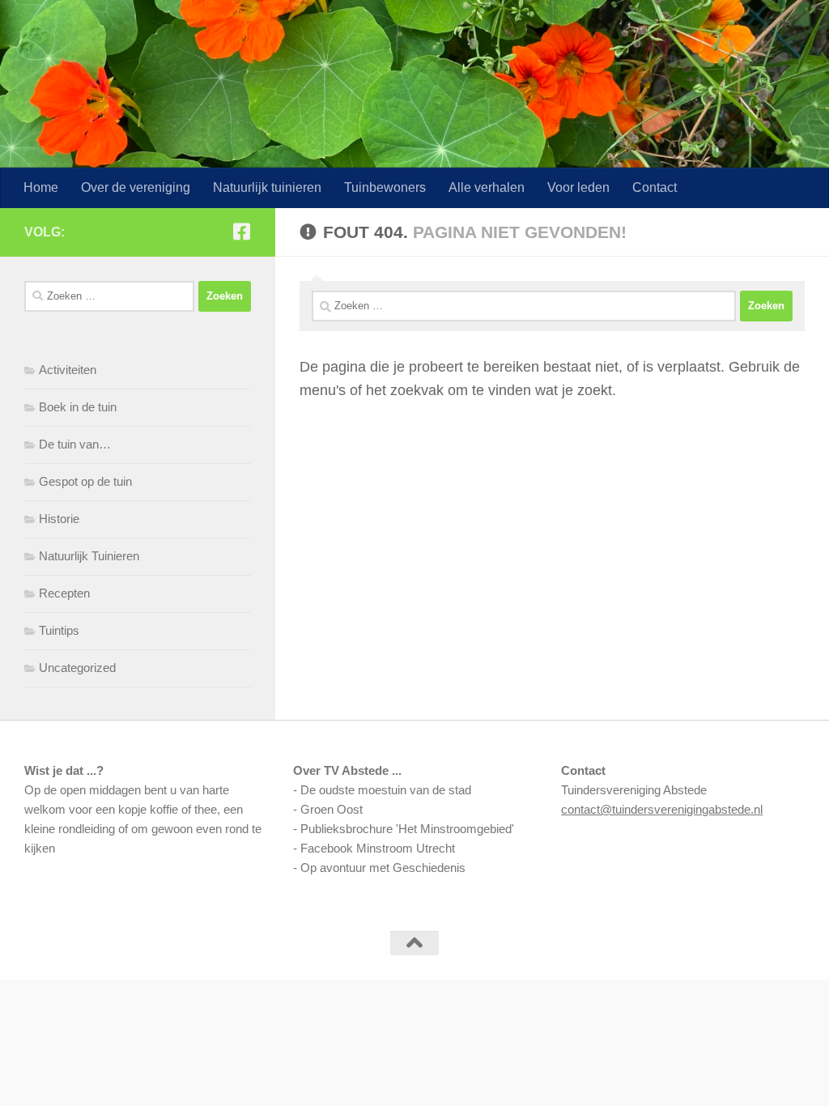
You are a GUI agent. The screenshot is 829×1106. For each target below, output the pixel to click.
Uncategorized (77, 667)
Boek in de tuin (78, 407)
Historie (59, 518)
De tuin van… (75, 444)
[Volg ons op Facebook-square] (241, 231)
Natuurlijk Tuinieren (89, 556)
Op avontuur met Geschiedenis (383, 867)
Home (40, 187)
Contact (654, 187)
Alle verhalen (487, 187)
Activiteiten (67, 369)
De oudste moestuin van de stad (385, 790)
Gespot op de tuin (85, 481)
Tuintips (59, 630)
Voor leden (578, 187)
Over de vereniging (135, 187)
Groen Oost (331, 809)
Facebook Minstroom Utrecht (377, 848)
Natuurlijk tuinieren (267, 187)
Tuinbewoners (385, 187)
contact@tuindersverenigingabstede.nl (662, 809)
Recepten (64, 593)
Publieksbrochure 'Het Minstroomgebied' (407, 829)
